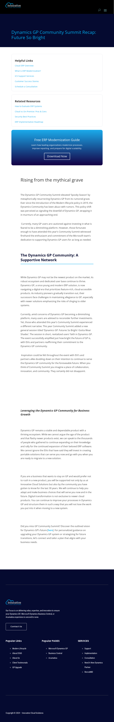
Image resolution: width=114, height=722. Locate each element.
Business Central (55, 653)
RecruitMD (89, 672)
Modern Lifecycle (19, 648)
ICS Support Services (24, 76)
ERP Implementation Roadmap (29, 122)
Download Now (57, 156)
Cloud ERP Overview (24, 65)
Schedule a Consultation (26, 86)
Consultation (90, 658)
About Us (16, 658)
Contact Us (16, 626)
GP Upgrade (17, 667)
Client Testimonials (20, 662)
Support (88, 648)
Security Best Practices (25, 116)
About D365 (17, 653)
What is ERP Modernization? (28, 71)
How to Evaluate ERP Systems (28, 106)
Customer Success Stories (27, 81)
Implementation (91, 653)
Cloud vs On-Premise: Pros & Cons (31, 111)
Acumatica (53, 658)
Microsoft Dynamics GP (58, 648)
